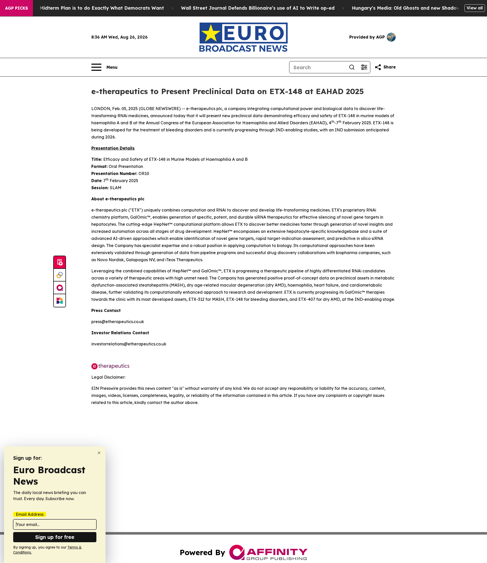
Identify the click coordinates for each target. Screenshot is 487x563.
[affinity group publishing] (59, 288)
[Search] (352, 67)
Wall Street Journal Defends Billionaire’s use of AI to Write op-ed (258, 8)
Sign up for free (54, 537)
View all (475, 7)
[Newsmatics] (59, 300)
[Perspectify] (59, 275)
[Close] (99, 452)
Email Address (30, 514)
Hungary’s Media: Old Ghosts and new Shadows (407, 8)
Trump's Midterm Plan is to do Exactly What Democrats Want (92, 8)
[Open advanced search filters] (364, 67)
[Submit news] (59, 262)
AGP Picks (16, 8)
